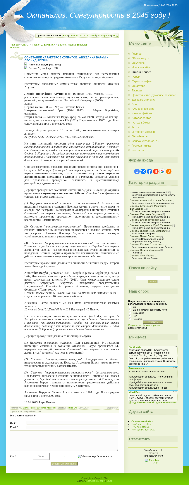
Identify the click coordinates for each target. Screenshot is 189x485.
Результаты (134, 325)
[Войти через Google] (162, 171)
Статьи (25, 44)
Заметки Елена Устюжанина (145, 219)
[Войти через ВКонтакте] (143, 171)
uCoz (109, 481)
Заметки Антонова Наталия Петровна (151, 200)
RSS (65, 35)
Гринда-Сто (72, 408)
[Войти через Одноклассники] (168, 171)
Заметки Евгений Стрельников (147, 244)
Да (134, 306)
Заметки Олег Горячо (142, 255)
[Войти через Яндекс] (156, 171)
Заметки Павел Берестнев (145, 236)
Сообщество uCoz (141, 424)
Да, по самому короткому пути (150, 309)
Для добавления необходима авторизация (152, 402)
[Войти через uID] (137, 171)
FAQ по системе (140, 426)
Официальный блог (142, 421)
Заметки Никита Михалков (145, 250)
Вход (115, 35)
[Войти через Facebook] (149, 171)
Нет (135, 315)
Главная (73, 35)
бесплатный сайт (95, 481)
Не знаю (137, 319)
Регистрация (104, 35)
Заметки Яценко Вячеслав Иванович (38, 408)
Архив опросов (151, 325)
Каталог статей (88, 35)
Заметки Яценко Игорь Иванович (148, 231)
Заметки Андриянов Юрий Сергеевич (151, 225)
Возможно (138, 313)
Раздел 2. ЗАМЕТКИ (43, 44)
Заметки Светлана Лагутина (146, 214)
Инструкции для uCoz (143, 429)
